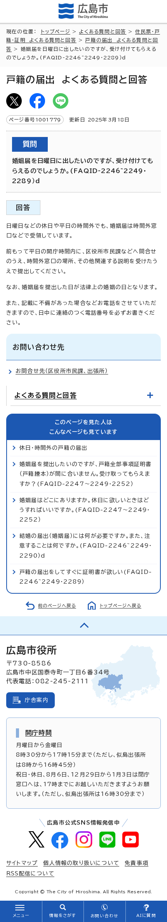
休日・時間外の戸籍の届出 (53, 448)
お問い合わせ (104, 916)
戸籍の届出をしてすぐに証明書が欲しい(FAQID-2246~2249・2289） (85, 576)
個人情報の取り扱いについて (81, 863)
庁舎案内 (37, 700)
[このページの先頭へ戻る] (83, 625)
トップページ (55, 31)
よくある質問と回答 (102, 31)
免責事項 (136, 863)
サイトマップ (22, 863)
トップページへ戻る (120, 605)
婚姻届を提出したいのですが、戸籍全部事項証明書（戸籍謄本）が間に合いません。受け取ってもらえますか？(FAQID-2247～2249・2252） (85, 473)
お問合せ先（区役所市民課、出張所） (62, 371)
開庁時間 (38, 733)
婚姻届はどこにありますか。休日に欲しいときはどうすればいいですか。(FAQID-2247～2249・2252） (84, 509)
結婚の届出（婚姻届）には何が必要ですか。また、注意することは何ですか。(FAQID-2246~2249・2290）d (85, 545)
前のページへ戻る (57, 605)
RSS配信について (30, 873)
